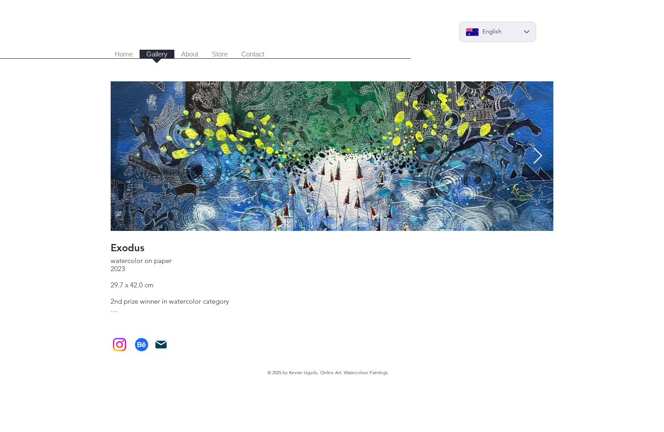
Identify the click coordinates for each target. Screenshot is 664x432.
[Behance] (141, 344)
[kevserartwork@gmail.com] (161, 344)
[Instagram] (119, 344)
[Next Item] (538, 156)
